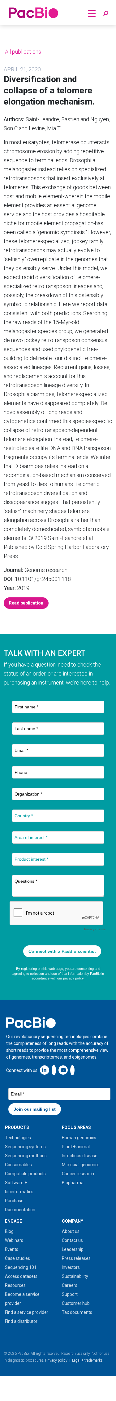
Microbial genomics (81, 1164)
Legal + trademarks (87, 1360)
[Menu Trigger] (91, 13)
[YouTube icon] (63, 1070)
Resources (15, 1285)
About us (70, 1231)
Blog (9, 1231)
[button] (105, 14)
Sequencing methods (26, 1155)
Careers (69, 1285)
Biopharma (73, 1182)
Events (11, 1249)
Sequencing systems (25, 1146)
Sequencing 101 (21, 1267)
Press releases (76, 1258)
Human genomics (79, 1137)
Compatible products (25, 1173)
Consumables (18, 1164)
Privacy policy (56, 1360)
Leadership (73, 1249)
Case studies (17, 1258)
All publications (22, 51)
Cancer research (78, 1173)
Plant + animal (76, 1146)
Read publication (26, 602)
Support (70, 1294)
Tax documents (77, 1312)
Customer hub (76, 1303)
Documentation (20, 1209)
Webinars (14, 1240)
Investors (71, 1267)
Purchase (14, 1200)
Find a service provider (26, 1312)
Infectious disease (79, 1155)
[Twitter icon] (54, 1070)
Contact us (72, 1240)
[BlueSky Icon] (72, 1070)
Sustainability (75, 1276)
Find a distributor (21, 1321)
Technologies (18, 1137)
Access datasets (21, 1276)
